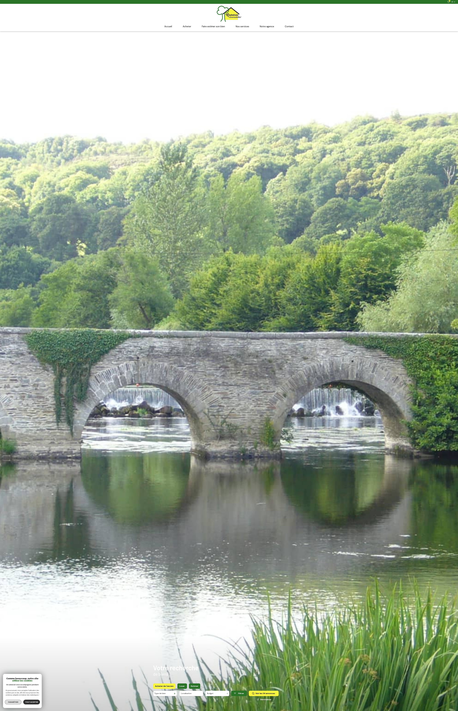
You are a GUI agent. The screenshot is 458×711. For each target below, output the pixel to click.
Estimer (194, 686)
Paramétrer (13, 702)
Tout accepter (31, 702)
